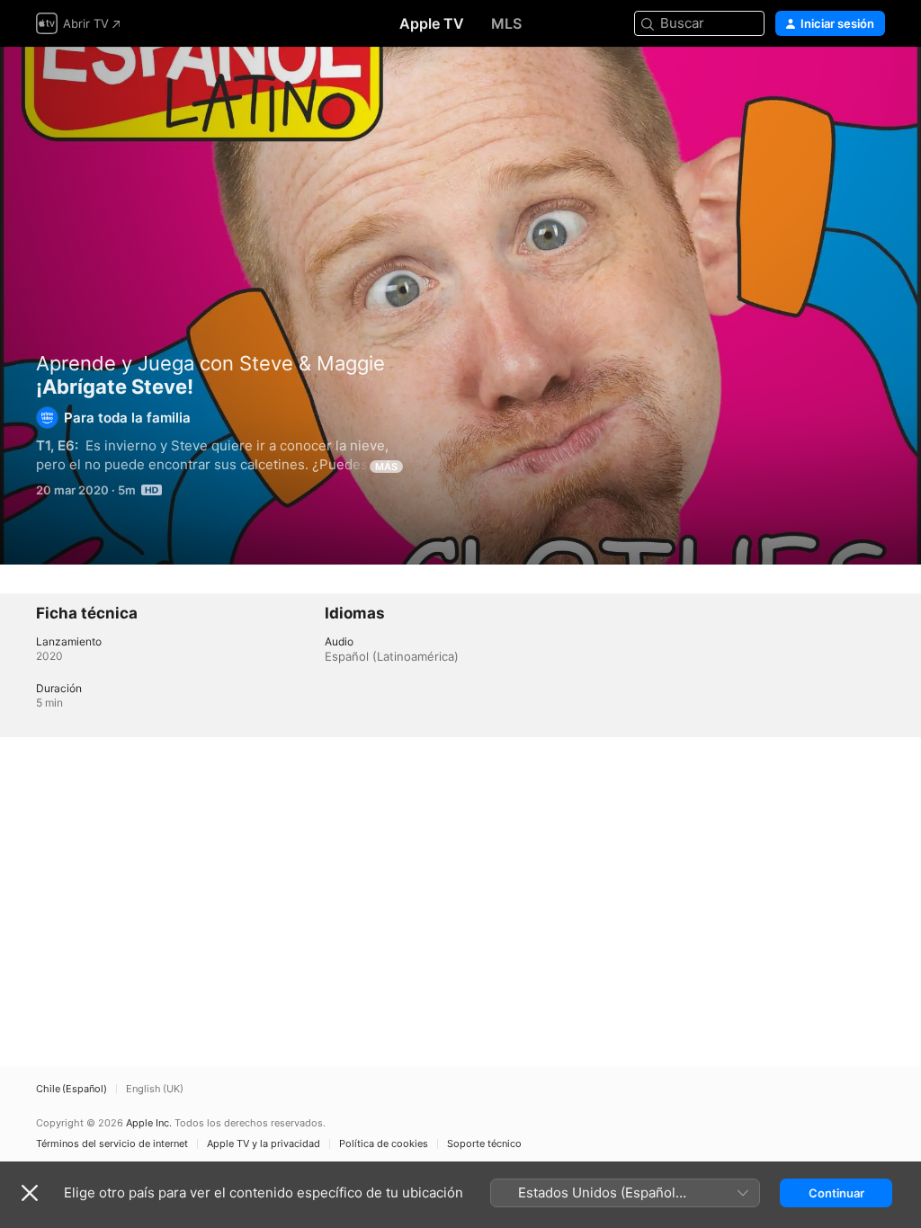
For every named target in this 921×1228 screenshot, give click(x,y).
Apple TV (431, 23)
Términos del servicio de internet (112, 1144)
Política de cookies (383, 1144)
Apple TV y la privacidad (263, 1144)
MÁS (386, 466)
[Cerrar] (30, 1193)
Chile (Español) (71, 1089)
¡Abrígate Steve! (460, 306)
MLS (506, 23)
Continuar (836, 1193)
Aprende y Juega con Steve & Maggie (210, 363)
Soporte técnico (484, 1144)
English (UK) (154, 1089)
